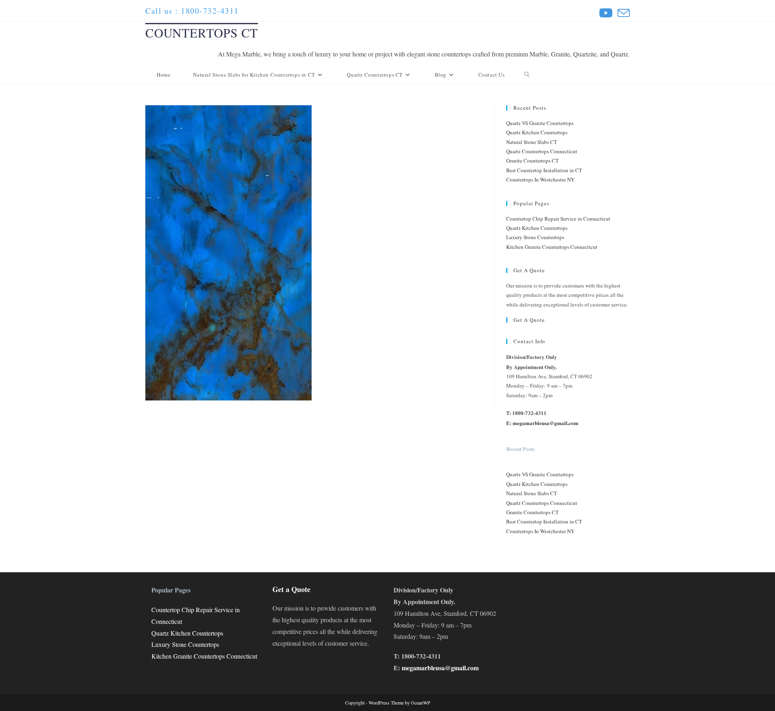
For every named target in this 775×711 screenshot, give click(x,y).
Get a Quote (529, 319)
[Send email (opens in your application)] (622, 13)
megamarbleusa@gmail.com (545, 423)
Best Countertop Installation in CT (544, 170)
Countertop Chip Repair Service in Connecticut (558, 218)
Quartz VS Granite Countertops (540, 123)
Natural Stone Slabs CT (531, 142)
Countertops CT (201, 32)
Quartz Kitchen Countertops (537, 132)
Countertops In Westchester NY (540, 179)
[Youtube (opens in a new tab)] (606, 13)
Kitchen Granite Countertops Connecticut (551, 246)
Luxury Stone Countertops (535, 237)
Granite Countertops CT (532, 160)
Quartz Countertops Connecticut (541, 151)
